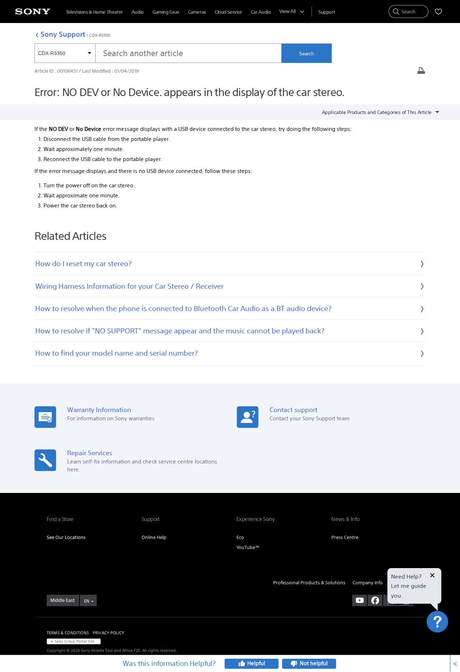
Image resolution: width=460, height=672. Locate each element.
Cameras (197, 12)
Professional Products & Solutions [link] (309, 583)
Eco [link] (240, 537)
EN (86, 601)
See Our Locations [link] (66, 537)
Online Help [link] (154, 537)
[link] (63, 600)
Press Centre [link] (344, 537)
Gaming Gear (165, 12)
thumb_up (241, 664)
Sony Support (63, 34)
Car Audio (261, 12)
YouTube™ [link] (247, 547)
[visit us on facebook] (375, 600)
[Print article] (421, 71)
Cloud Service (228, 12)
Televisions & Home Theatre (94, 12)
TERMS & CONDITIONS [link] (68, 633)
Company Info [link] (368, 583)
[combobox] (157, 53)
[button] (445, 648)
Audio (138, 12)
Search (306, 53)
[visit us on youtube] (359, 600)
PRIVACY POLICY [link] (108, 633)
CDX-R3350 (99, 35)
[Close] (432, 576)
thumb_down (294, 664)
